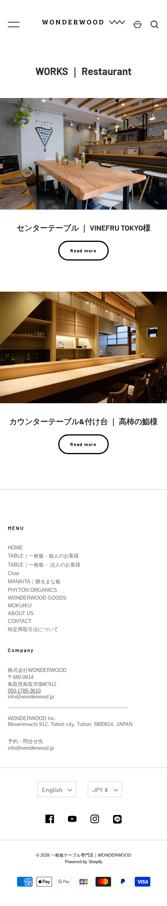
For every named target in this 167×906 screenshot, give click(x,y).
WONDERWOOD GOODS (37, 598)
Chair (13, 573)
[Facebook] (49, 819)
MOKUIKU (19, 606)
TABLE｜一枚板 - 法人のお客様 (44, 565)
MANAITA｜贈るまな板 (34, 581)
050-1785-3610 (24, 691)
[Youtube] (72, 819)
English (52, 789)
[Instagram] (94, 819)
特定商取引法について (33, 629)
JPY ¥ (100, 789)
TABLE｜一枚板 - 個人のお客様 (43, 556)
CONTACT (19, 621)
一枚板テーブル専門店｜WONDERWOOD (91, 855)
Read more (83, 250)
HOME (15, 548)
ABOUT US (21, 613)
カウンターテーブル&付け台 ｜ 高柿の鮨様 (83, 421)
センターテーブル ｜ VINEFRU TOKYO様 (84, 227)
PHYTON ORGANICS (32, 590)
